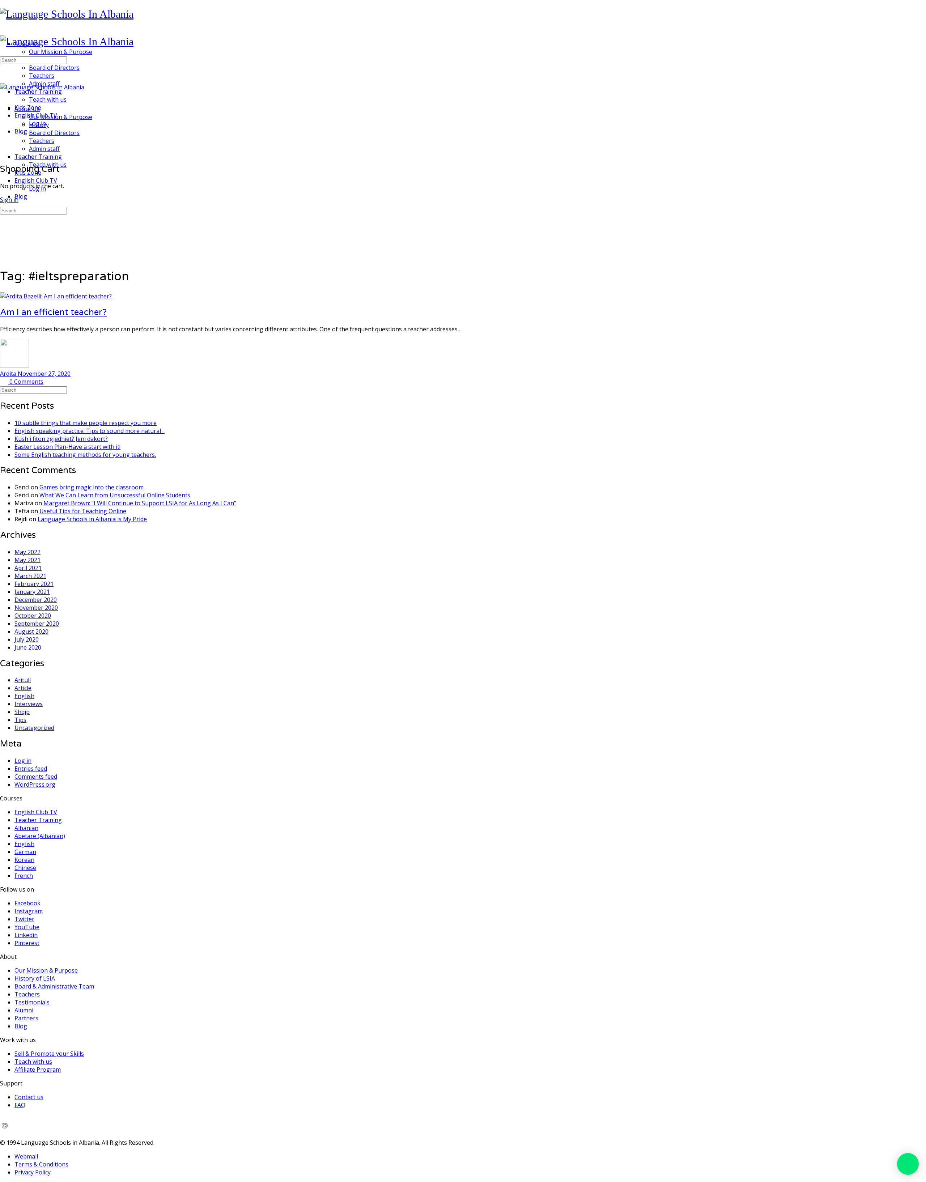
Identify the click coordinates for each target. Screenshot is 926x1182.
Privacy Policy (32, 1172)
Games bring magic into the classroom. (92, 487)
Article (22, 688)
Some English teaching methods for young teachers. (85, 455)
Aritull (22, 680)
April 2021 (28, 568)
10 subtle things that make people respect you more (85, 423)
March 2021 (30, 576)
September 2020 (36, 624)
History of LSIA (34, 978)
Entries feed (30, 769)
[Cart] (4, 153)
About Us (27, 109)
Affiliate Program (37, 1069)
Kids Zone (27, 173)
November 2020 (36, 608)
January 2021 (32, 592)
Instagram (28, 911)
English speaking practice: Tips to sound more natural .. (89, 431)
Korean (24, 860)
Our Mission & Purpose (60, 117)
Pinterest (26, 943)
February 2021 (34, 584)
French (23, 876)
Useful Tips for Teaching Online (82, 511)
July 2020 (26, 639)
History (39, 125)
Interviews (28, 704)
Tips (20, 720)
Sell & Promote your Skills (49, 1054)
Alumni (23, 1010)
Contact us (28, 1097)
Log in (37, 188)
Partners (26, 1018)
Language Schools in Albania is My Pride (92, 519)
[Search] (4, 145)
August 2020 (31, 631)
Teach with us (48, 165)
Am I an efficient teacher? (53, 312)
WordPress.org (34, 784)
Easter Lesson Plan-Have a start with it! (67, 447)
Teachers (41, 141)
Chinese (25, 868)
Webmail (26, 1156)
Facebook (27, 903)
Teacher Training (38, 157)
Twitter (24, 919)
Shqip (22, 712)
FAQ (19, 1105)
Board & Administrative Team (54, 986)
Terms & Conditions (41, 1164)
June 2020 (27, 647)
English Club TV (35, 180)
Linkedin (26, 935)
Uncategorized (34, 728)
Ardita (9, 374)
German (25, 852)
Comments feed (35, 777)
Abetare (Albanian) (39, 836)
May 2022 (27, 552)
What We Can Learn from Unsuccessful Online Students (114, 495)
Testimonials (32, 1002)
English (24, 696)
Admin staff (44, 149)
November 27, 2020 (44, 374)
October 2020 (32, 616)
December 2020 (35, 600)
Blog (20, 196)
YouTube (26, 927)
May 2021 (27, 560)
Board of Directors (54, 133)
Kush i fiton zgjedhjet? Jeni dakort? (61, 439)
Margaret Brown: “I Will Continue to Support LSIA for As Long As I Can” (139, 503)
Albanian (26, 828)
